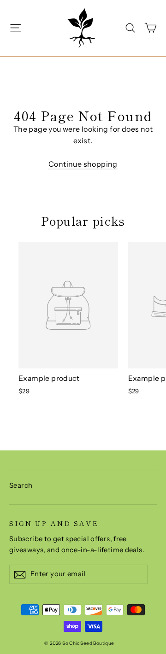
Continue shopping (83, 164)
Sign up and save (54, 522)
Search (20, 485)
